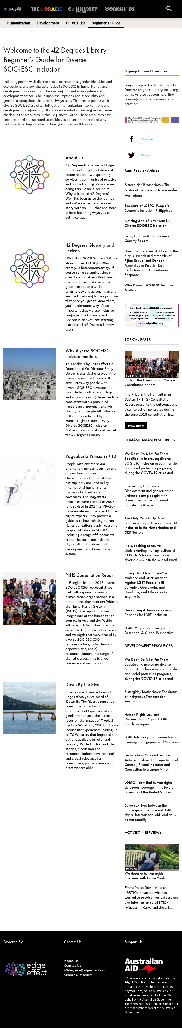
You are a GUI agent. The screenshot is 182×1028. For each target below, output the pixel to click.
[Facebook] (132, 140)
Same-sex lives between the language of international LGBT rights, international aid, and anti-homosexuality (150, 812)
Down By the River (83, 684)
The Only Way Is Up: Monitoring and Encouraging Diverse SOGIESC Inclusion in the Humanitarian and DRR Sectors (151, 525)
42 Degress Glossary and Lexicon (89, 248)
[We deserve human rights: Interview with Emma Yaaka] (152, 857)
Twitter (146, 155)
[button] (169, 9)
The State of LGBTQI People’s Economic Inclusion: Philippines (148, 208)
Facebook (147, 139)
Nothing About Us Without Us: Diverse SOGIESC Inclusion (148, 223)
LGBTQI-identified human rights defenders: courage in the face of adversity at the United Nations (149, 787)
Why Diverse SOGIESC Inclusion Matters (150, 287)
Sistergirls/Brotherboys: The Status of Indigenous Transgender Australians (151, 190)
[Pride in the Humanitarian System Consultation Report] (152, 364)
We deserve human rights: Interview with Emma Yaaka (145, 876)
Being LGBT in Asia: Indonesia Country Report (147, 238)
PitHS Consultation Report (89, 575)
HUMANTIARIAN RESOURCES (150, 439)
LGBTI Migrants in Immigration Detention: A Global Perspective (149, 630)
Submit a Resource (78, 975)
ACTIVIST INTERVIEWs (143, 832)
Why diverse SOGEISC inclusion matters (87, 353)
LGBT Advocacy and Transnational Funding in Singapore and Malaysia (152, 739)
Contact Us (72, 965)
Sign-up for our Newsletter (146, 71)
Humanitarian (134, 375)
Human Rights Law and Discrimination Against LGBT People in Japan (146, 719)
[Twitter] (132, 156)
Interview (131, 869)
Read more (136, 425)
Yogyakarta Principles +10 (90, 456)
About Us (74, 158)
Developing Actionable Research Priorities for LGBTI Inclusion (149, 612)
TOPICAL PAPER (138, 339)
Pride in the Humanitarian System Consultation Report (150, 382)
